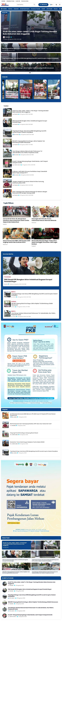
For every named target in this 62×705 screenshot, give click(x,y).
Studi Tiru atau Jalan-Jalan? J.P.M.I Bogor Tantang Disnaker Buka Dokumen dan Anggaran (15, 544)
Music (56, 9)
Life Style (49, 9)
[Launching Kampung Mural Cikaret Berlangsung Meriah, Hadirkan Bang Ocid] (49, 89)
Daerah (16, 9)
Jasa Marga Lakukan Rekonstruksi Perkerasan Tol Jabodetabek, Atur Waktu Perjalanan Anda (33, 314)
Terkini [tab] (6, 106)
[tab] (11, 105)
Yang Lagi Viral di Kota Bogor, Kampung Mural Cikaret (24, 433)
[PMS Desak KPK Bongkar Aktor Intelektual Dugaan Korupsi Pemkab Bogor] (4, 590)
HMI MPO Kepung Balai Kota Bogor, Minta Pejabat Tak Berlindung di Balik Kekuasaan (32, 304)
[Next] (58, 88)
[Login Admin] (59, 4)
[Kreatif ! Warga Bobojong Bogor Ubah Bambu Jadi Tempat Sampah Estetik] (4, 615)
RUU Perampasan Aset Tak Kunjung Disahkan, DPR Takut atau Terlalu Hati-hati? (31, 423)
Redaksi (3, 1)
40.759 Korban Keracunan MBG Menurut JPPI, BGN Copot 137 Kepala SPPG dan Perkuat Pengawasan (32, 414)
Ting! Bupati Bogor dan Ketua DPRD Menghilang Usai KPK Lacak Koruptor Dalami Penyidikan (34, 294)
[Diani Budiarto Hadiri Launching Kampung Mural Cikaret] (21, 89)
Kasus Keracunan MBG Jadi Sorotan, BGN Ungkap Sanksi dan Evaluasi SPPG (16, 241)
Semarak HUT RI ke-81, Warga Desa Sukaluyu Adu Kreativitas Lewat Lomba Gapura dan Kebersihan (16, 220)
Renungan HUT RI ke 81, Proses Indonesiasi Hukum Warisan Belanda (44, 219)
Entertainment (24, 9)
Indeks (5, 9)
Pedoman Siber (24, 1)
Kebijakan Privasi (10, 1)
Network (44, 4)
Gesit (43, 9)
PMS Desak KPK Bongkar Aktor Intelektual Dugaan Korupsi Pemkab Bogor (28, 280)
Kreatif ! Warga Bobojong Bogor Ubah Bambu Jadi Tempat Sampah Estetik (30, 615)
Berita (10, 9)
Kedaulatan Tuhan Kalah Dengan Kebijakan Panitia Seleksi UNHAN (27, 442)
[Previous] (3, 88)
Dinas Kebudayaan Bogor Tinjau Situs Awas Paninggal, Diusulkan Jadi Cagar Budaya (44, 242)
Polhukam (7, 277)
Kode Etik (18, 1)
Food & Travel (35, 9)
